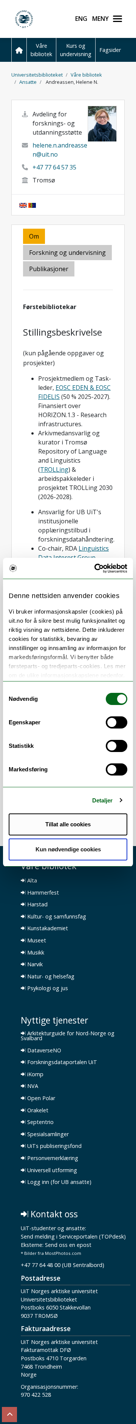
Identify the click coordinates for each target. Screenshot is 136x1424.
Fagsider (110, 49)
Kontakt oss (53, 1214)
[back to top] (9, 1414)
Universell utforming (51, 1170)
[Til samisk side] (32, 205)
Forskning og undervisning (67, 252)
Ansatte (28, 82)
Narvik (34, 964)
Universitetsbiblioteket (37, 74)
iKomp (34, 1074)
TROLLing (54, 469)
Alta (31, 880)
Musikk (35, 952)
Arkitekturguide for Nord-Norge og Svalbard (67, 1036)
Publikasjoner (48, 269)
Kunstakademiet (47, 928)
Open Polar (40, 1098)
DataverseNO (43, 1050)
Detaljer (102, 800)
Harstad (37, 904)
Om (34, 236)
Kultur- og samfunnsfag (56, 916)
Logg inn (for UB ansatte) (58, 1182)
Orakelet (37, 1110)
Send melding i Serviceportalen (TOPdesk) (73, 1236)
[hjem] (18, 50)
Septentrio (40, 1122)
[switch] (116, 722)
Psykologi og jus (47, 988)
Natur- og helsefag (50, 976)
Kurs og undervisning (75, 50)
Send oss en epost (68, 1245)
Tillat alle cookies (68, 824)
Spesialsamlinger (47, 1134)
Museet (36, 940)
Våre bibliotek (41, 50)
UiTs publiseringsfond (54, 1146)
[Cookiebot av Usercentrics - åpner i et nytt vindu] (96, 568)
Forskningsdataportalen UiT (61, 1062)
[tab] (49, 269)
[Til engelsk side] (23, 205)
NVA (32, 1086)
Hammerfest (42, 892)
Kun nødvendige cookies (68, 849)
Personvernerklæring (52, 1158)
